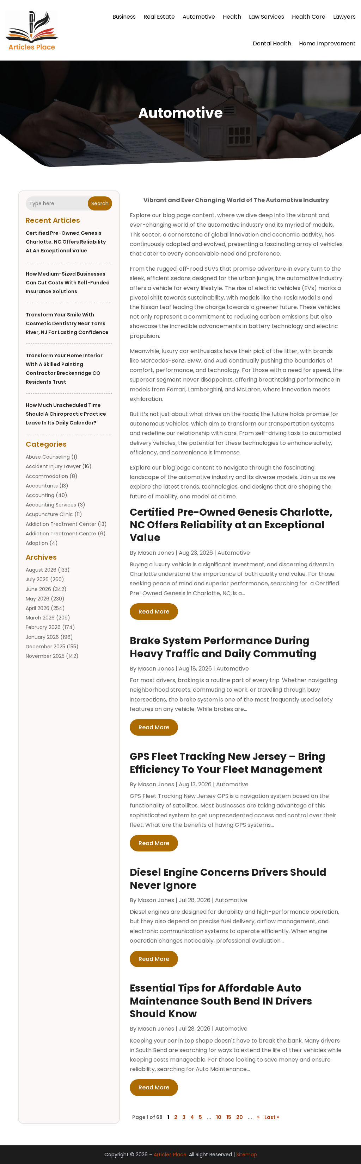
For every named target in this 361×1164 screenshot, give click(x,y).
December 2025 (45, 646)
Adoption (37, 543)
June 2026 (38, 589)
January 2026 (42, 637)
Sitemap (246, 1154)
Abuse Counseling (48, 456)
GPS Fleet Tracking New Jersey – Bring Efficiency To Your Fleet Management (227, 763)
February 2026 (43, 627)
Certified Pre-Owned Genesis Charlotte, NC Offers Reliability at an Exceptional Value (66, 241)
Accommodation (47, 476)
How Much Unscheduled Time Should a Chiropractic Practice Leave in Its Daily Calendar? (66, 414)
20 (239, 1117)
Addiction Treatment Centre (61, 533)
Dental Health (272, 43)
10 (218, 1117)
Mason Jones (156, 553)
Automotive (199, 17)
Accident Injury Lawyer (53, 466)
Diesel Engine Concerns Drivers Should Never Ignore (228, 879)
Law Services (266, 17)
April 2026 (37, 608)
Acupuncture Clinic (49, 514)
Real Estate (159, 17)
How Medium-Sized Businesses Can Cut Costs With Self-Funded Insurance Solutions (68, 282)
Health (232, 17)
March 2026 (40, 617)
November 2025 (45, 656)
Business (124, 17)
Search (100, 203)
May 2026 (37, 598)
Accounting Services (51, 504)
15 (228, 1117)
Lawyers (344, 17)
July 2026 (37, 579)
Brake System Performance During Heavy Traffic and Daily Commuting (223, 647)
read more (154, 612)
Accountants (42, 485)
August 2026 (41, 569)
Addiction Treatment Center (61, 524)
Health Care (308, 17)
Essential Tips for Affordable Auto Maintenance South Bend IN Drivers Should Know (221, 1001)
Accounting (40, 495)
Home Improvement (327, 43)
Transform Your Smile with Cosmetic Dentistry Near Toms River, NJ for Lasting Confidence (67, 323)
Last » (271, 1117)
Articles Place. (171, 1154)
